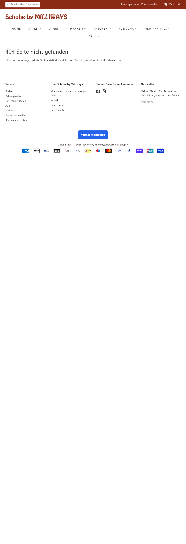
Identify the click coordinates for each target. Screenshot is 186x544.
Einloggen (127, 4)
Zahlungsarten (13, 96)
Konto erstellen (149, 4)
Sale (93, 36)
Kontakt (55, 100)
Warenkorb (175, 4)
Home (16, 28)
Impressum (57, 105)
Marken (77, 28)
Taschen (101, 28)
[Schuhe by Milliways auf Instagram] (104, 92)
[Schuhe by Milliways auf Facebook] (98, 92)
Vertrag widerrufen (93, 134)
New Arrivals (156, 28)
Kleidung (127, 28)
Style (33, 28)
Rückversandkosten (16, 120)
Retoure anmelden (15, 115)
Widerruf (10, 110)
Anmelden (147, 102)
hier (82, 60)
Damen (54, 28)
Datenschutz (57, 110)
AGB (7, 105)
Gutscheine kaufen (15, 100)
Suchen (9, 91)
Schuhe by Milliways (94, 144)
